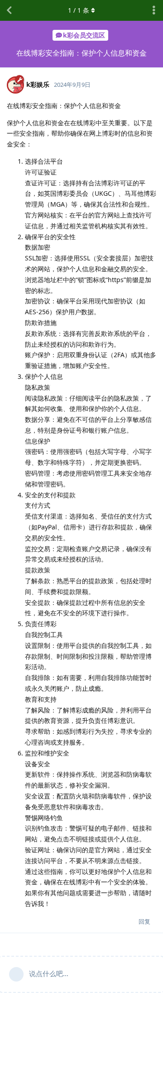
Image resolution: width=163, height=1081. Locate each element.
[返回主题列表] (9, 10)
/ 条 (78, 10)
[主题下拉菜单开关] (154, 10)
